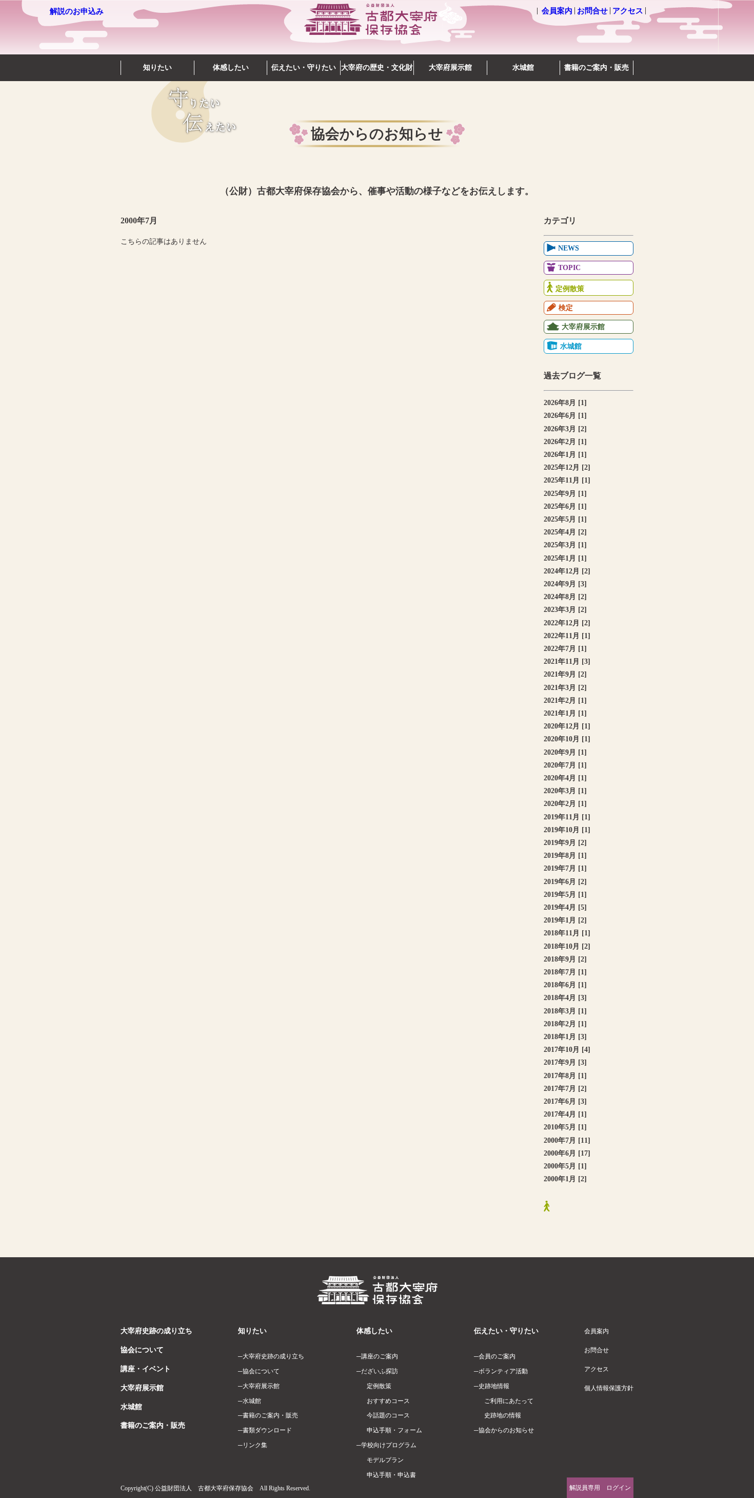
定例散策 (379, 1386)
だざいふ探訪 (379, 1371)
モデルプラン (385, 1460)
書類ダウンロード (267, 1430)
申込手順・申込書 (391, 1474)
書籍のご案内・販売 (596, 67)
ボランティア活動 (503, 1371)
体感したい (231, 67)
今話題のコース (388, 1415)
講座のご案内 (379, 1356)
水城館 (523, 67)
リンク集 (255, 1445)
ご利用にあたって (508, 1401)
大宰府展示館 (450, 67)
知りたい (157, 67)
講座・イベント (146, 1369)
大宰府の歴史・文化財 (377, 67)
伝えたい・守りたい (303, 67)
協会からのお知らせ (506, 1430)
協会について (142, 1350)
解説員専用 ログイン (600, 1487)
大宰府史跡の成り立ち (156, 1331)
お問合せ (592, 11)
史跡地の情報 (502, 1415)
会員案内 (557, 11)
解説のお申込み (77, 11)
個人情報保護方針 (608, 1388)
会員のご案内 (497, 1356)
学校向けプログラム (388, 1445)
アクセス (627, 11)
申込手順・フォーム (394, 1430)
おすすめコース (388, 1401)
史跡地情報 (494, 1386)
